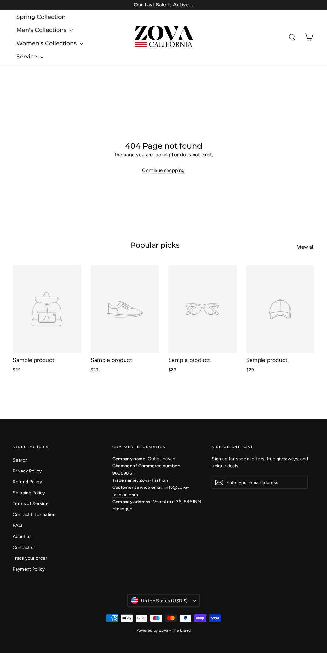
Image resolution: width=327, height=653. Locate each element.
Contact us (24, 547)
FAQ (17, 525)
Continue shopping (163, 170)
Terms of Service (31, 503)
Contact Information (34, 514)
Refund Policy (27, 481)
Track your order (30, 558)
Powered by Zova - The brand (163, 630)
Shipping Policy (29, 492)
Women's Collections (47, 43)
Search (20, 460)
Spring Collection (40, 16)
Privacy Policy (27, 470)
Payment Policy (29, 569)
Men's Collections (42, 30)
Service (27, 56)
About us (22, 536)
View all (305, 247)
